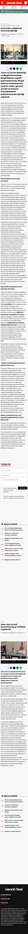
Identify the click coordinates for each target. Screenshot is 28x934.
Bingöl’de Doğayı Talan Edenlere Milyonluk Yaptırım (13, 554)
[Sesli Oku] (7, 68)
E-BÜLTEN (4, 902)
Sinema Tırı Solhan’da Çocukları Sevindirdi (11, 534)
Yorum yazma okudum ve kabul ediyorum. (10, 490)
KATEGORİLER (6, 895)
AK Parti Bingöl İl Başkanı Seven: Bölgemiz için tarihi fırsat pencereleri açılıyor (13, 544)
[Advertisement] (14, 511)
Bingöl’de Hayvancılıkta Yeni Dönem (14, 12)
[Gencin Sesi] (14, 2)
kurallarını (14, 488)
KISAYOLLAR (5, 899)
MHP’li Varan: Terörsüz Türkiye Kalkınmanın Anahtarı (14, 549)
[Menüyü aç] (2, 2)
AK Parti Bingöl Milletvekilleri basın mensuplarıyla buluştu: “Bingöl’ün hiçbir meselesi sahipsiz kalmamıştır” (14, 529)
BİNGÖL (7, 24)
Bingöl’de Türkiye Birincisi (12, 560)
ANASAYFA (3, 24)
